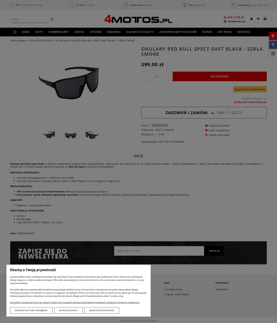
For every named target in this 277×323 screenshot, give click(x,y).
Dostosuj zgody (68, 310)
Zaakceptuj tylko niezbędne (31, 310)
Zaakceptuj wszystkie (101, 310)
